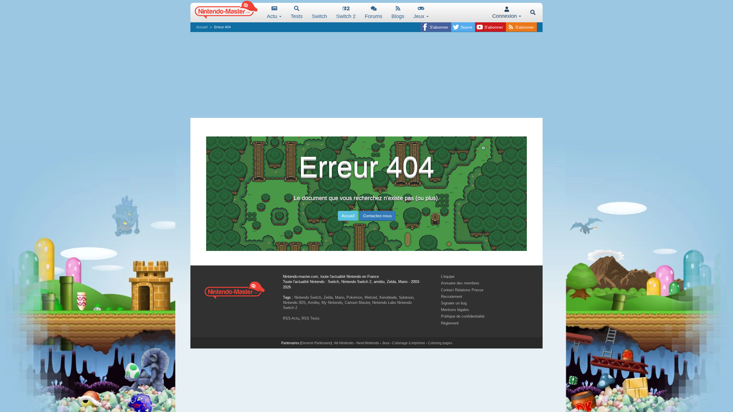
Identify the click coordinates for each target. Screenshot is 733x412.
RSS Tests (311, 318)
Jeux (419, 16)
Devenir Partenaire (316, 343)
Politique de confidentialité (462, 316)
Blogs (397, 16)
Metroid (370, 297)
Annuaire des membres (460, 283)
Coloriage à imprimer (408, 343)
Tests (297, 16)
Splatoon (406, 297)
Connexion (505, 16)
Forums (373, 16)
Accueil (202, 27)
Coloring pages (440, 343)
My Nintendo (332, 302)
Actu (273, 16)
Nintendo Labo (384, 302)
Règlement (450, 323)
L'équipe (447, 276)
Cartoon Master (357, 302)
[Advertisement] (366, 75)
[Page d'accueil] (234, 289)
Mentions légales (455, 310)
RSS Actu (291, 318)
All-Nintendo (344, 343)
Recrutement (451, 296)
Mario (339, 297)
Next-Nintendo (367, 343)
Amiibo (313, 302)
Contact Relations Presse (462, 290)
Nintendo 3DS (294, 302)
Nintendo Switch (307, 297)
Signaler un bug (454, 303)
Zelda (328, 297)
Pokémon (354, 297)
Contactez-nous (377, 215)
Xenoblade (388, 297)
